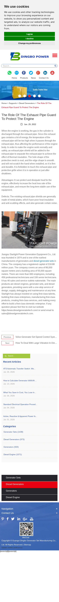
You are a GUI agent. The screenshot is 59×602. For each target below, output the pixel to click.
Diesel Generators (27, 103)
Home (14, 78)
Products (24, 78)
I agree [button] (29, 34)
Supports (13, 103)
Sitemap (27, 545)
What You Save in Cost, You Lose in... (19, 392)
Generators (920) (11, 447)
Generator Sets (13, 477)
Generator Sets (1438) (13, 432)
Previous (7, 337)
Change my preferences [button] (29, 43)
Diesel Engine (13, 497)
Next (7, 343)
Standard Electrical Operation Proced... (20, 404)
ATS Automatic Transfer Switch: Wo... (19, 369)
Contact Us (44, 78)
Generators (11, 491)
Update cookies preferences (12, 548)
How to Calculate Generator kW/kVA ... (20, 380)
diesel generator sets (43, 261)
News (33, 78)
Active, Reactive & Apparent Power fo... (20, 416)
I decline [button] (29, 38)
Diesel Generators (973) (14, 439)
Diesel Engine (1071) (13, 454)
